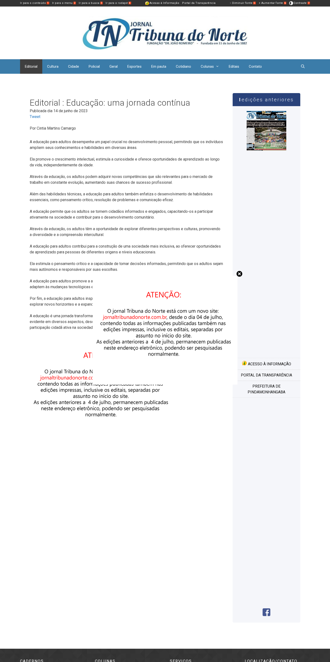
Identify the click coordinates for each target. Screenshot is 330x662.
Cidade (73, 66)
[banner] (102, 443)
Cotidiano (183, 66)
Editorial (31, 66)
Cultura (52, 66)
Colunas (207, 66)
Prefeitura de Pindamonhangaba (266, 389)
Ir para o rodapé (118, 3)
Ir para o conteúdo (34, 3)
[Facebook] (266, 614)
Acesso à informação (269, 364)
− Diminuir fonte (242, 3)
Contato (255, 66)
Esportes (134, 66)
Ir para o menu (64, 3)
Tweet (35, 116)
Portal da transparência (266, 375)
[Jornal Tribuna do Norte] (165, 32)
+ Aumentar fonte (272, 3)
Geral (113, 66)
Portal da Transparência (199, 3)
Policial (94, 66)
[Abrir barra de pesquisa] (303, 66)
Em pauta (158, 66)
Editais (234, 66)
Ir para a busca (90, 3)
